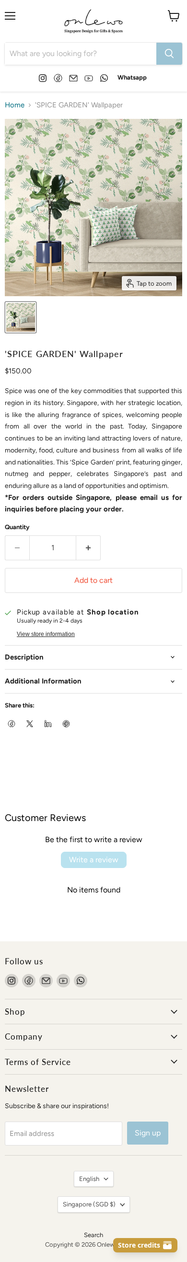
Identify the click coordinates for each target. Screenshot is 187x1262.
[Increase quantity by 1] (88, 547)
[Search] (169, 54)
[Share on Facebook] (12, 724)
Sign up (148, 1132)
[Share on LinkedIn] (48, 724)
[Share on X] (30, 724)
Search (93, 1235)
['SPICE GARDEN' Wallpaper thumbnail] (20, 317)
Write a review (93, 859)
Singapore (89, 1204)
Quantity (17, 527)
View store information (46, 634)
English (89, 1178)
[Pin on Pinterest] (66, 724)
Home (14, 105)
